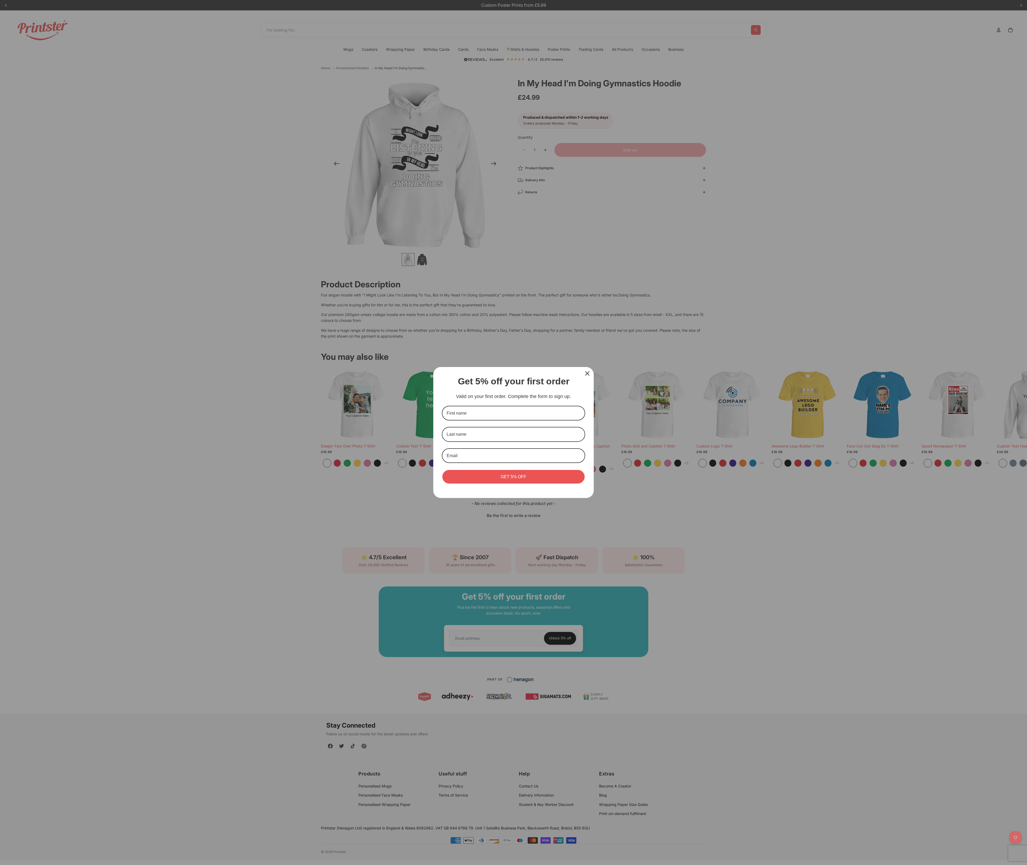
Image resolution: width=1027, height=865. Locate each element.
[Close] (587, 373)
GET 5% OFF (513, 476)
